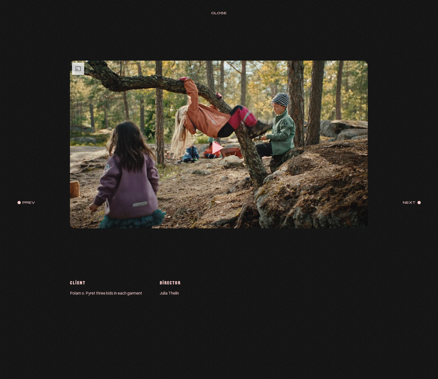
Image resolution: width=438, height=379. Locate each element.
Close (219, 13)
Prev (28, 202)
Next (409, 202)
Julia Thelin (169, 293)
